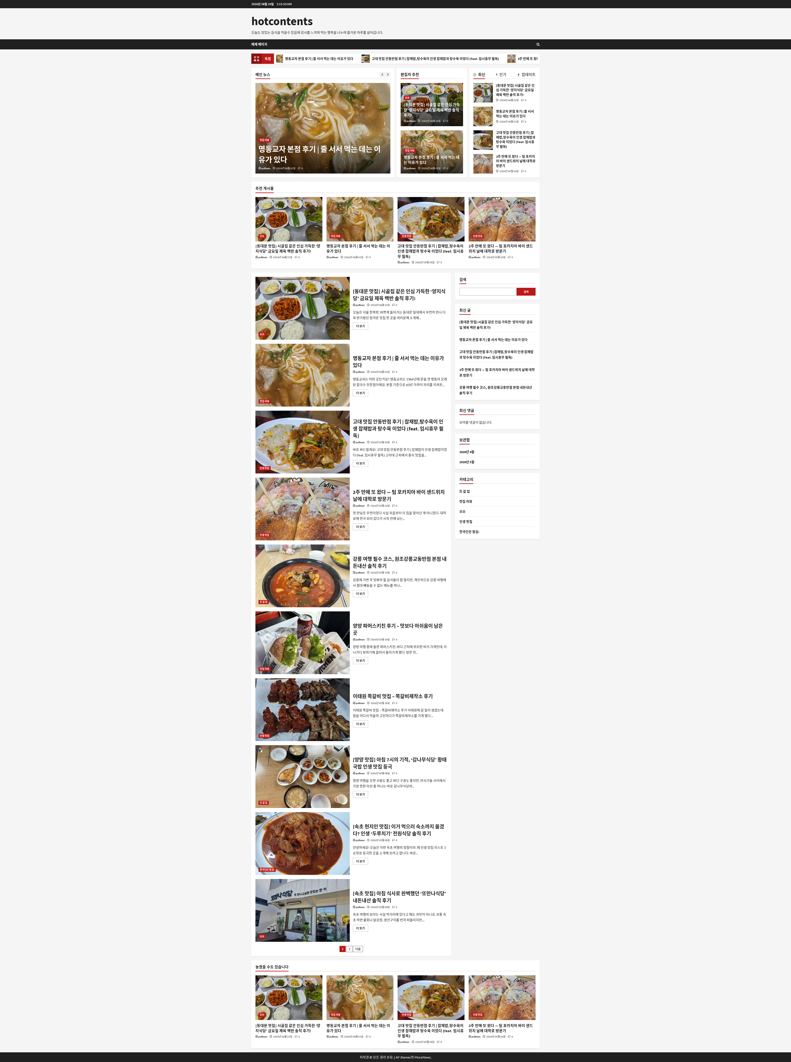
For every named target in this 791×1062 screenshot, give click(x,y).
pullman (265, 168)
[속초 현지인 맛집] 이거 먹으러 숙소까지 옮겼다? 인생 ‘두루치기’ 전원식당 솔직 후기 (302, 843)
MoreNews (422, 1057)
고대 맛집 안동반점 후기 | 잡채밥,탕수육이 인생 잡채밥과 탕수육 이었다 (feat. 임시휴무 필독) (350, 59)
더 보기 (362, 327)
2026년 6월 (466, 452)
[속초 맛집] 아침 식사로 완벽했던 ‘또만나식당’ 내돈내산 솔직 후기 (302, 910)
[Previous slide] (382, 74)
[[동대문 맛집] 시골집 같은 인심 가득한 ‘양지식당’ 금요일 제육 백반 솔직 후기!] (288, 219)
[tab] (479, 75)
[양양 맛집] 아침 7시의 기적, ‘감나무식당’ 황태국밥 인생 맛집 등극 (302, 776)
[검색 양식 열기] (538, 44)
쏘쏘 (407, 97)
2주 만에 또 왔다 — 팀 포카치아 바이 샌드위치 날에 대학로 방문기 (477, 59)
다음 (358, 949)
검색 (462, 279)
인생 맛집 (264, 129)
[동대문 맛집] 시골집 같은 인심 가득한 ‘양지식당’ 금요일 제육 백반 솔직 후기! (432, 109)
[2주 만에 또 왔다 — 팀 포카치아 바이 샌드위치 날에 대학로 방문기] (502, 219)
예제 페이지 (259, 44)
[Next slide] (387, 74)
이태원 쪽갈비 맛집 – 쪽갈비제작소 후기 (302, 709)
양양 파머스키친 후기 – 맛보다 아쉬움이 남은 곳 (302, 642)
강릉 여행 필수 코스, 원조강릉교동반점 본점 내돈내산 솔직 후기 (302, 575)
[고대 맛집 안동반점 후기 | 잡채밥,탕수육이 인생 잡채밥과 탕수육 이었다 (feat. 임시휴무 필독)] (431, 219)
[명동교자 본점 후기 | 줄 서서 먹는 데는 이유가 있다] (359, 219)
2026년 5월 (466, 462)
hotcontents (282, 21)
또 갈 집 (264, 602)
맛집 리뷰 (410, 150)
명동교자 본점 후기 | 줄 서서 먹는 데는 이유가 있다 (483, 116)
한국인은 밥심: (267, 869)
